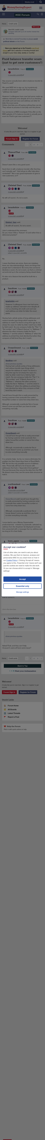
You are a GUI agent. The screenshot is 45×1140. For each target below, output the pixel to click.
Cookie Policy (11, 560)
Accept (22, 579)
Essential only (22, 586)
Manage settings (22, 592)
